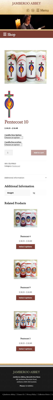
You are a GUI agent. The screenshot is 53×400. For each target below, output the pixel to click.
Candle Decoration (13, 142)
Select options (25, 246)
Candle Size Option (13, 135)
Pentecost (16, 166)
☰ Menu (42, 10)
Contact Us (20, 394)
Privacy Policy (31, 394)
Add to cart (39, 152)
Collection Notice (44, 394)
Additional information (14, 177)
